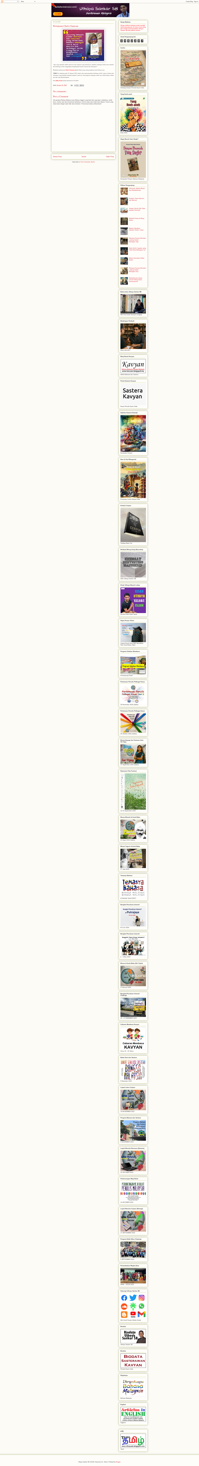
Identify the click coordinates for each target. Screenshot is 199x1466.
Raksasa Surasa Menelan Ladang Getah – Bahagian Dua (137, 269)
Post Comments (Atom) (88, 162)
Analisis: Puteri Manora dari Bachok (136, 199)
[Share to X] (79, 85)
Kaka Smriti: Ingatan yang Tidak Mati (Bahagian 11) (137, 249)
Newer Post (57, 157)
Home (84, 157)
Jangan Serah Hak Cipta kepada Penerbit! (137, 209)
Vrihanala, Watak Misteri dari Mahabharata (137, 189)
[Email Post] (71, 85)
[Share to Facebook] (81, 85)
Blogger (118, 1462)
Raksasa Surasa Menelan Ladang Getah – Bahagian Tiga (137, 240)
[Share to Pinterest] (83, 85)
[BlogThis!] (77, 85)
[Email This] (75, 85)
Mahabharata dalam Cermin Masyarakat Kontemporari (135, 279)
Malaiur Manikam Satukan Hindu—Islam (136, 229)
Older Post (110, 157)
